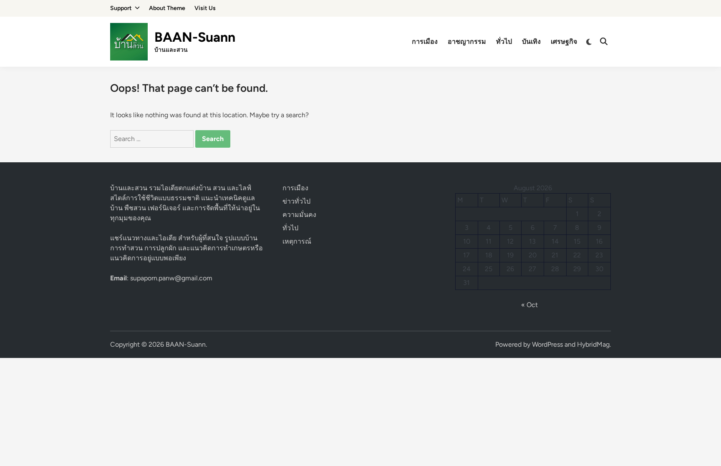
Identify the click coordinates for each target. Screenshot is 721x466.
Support (121, 8)
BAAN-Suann (194, 37)
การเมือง (425, 41)
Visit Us (205, 8)
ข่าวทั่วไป (296, 201)
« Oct (529, 305)
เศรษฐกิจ (564, 41)
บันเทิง (531, 41)
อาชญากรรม (467, 41)
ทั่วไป (504, 41)
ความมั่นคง (299, 215)
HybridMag (593, 344)
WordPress (547, 344)
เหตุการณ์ (296, 241)
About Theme (167, 8)
